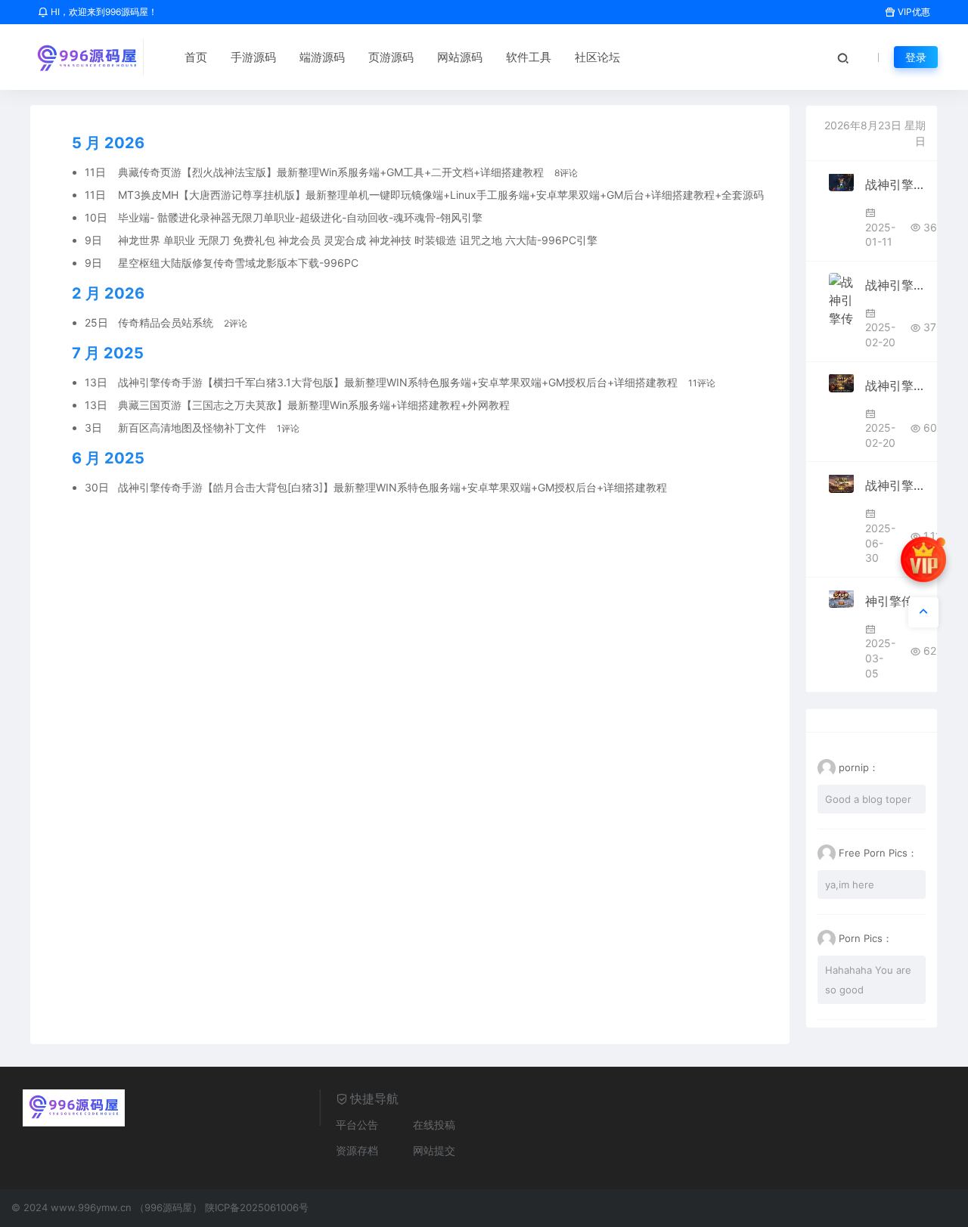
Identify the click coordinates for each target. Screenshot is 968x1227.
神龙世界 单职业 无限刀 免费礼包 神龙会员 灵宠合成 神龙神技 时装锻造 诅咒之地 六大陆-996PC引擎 (359, 240)
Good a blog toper (868, 799)
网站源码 (459, 57)
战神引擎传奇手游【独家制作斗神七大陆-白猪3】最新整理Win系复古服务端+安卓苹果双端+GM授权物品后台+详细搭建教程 (895, 285)
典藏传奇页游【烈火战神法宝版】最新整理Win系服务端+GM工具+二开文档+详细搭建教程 (332, 172)
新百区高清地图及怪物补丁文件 (193, 427)
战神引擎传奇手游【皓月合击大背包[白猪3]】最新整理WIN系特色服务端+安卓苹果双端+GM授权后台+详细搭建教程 (394, 487)
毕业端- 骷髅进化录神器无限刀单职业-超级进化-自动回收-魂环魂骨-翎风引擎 (302, 217)
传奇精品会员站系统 (167, 322)
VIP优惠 (912, 11)
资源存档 (357, 1150)
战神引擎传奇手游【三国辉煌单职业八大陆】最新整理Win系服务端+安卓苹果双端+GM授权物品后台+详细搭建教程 (895, 184)
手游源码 (253, 57)
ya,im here (849, 884)
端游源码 (322, 57)
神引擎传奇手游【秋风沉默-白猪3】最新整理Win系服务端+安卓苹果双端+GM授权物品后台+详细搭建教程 (895, 601)
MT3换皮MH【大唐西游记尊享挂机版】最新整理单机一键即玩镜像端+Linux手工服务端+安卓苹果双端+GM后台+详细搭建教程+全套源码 (442, 194)
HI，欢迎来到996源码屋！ (102, 11)
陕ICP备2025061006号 (257, 1207)
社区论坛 (597, 57)
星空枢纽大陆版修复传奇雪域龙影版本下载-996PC (239, 262)
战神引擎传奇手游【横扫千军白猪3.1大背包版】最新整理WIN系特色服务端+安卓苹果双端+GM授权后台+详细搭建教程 (399, 382)
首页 (196, 57)
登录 (915, 57)
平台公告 (357, 1124)
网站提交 (434, 1150)
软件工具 (528, 57)
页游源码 (391, 57)
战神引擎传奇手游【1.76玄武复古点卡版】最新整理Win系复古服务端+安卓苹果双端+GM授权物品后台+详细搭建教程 (895, 385)
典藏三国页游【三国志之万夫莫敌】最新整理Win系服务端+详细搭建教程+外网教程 (315, 404)
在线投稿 (434, 1124)
